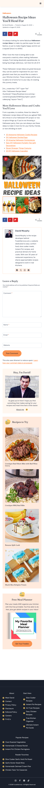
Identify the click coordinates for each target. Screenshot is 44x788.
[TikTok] (28, 780)
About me (20, 409)
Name (6, 325)
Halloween (7, 13)
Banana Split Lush (12, 545)
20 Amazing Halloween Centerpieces (20, 140)
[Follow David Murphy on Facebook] (17, 270)
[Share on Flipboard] (15, 34)
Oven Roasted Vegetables (15, 742)
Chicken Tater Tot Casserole (16, 770)
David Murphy (8, 25)
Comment (7, 293)
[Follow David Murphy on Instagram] (24, 270)
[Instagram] (15, 780)
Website (6, 345)
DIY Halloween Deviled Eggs (17, 137)
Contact (8, 701)
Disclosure (9, 708)
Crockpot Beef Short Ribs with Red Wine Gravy (21, 465)
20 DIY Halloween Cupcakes (17, 151)
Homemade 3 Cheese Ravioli (16, 746)
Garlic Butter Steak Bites (15, 763)
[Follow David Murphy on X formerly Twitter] (21, 270)
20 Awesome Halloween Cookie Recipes (21, 135)
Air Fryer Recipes (33, 708)
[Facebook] (20, 780)
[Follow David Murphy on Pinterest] (28, 270)
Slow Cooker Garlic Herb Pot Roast (18, 759)
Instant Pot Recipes (33, 704)
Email (6, 335)
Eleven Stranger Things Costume (18, 148)
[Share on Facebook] (5, 34)
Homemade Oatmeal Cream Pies (18, 766)
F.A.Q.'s (8, 719)
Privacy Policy (10, 705)
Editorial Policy (11, 712)
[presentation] (22, 444)
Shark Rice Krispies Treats (15, 585)
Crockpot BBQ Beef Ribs (15, 505)
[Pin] (6, 159)
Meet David (9, 698)
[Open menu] (40, 3)
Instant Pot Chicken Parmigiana (17, 749)
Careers (8, 716)
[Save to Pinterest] (10, 34)
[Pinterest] (24, 780)
